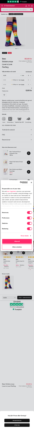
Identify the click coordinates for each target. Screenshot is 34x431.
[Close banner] (31, 182)
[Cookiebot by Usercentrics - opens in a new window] (21, 182)
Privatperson (17, 420)
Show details (25, 235)
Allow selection (17, 247)
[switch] (29, 218)
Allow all (17, 241)
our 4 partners (11, 191)
